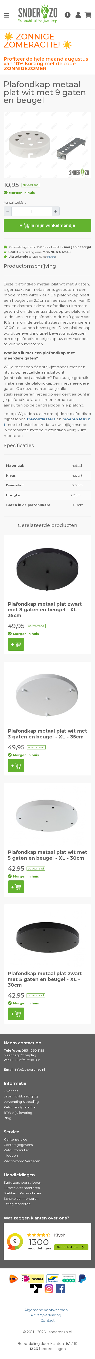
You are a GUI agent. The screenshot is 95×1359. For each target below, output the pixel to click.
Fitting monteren (17, 1204)
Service (11, 1131)
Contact (47, 1320)
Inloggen (11, 1155)
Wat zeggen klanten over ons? (36, 1218)
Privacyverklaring (46, 1315)
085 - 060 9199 (33, 1050)
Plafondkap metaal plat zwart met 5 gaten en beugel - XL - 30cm (45, 979)
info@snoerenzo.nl (30, 1069)
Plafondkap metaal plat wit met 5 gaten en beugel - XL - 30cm (47, 855)
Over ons (11, 1091)
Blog (7, 1118)
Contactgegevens (18, 1145)
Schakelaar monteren (21, 1198)
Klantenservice (15, 1139)
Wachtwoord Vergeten (22, 1161)
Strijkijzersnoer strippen (22, 1182)
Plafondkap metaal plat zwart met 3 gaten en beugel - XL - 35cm (45, 609)
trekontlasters (41, 419)
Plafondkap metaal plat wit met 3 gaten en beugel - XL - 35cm (47, 733)
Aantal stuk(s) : (15, 202)
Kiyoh (51, 256)
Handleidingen (19, 1174)
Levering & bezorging (21, 1096)
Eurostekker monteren (22, 1188)
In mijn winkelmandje (52, 225)
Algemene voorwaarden (46, 1310)
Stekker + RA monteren (22, 1193)
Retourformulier (16, 1150)
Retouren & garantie (20, 1107)
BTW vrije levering (18, 1112)
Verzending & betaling (21, 1102)
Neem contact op (22, 1042)
